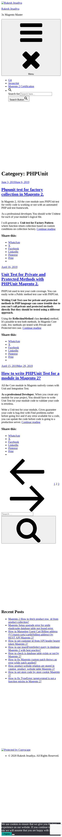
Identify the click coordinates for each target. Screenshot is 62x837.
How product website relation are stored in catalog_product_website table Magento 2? (31, 667)
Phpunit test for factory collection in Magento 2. (22, 191)
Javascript (13, 83)
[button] (10, 90)
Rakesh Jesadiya (10, 8)
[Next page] (27, 510)
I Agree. (7, 833)
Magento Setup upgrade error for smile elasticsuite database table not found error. (30, 627)
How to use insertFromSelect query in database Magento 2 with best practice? (33, 649)
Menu (31, 74)
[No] (13, 834)
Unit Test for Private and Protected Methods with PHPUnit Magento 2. (23, 279)
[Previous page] (27, 483)
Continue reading (46, 229)
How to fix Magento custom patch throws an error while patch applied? (32, 661)
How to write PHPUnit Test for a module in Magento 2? (30, 375)
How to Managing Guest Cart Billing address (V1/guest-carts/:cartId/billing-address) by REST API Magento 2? (33, 634)
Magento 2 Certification (21, 86)
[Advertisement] (31, 135)
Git (10, 80)
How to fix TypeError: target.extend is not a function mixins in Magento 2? (32, 680)
